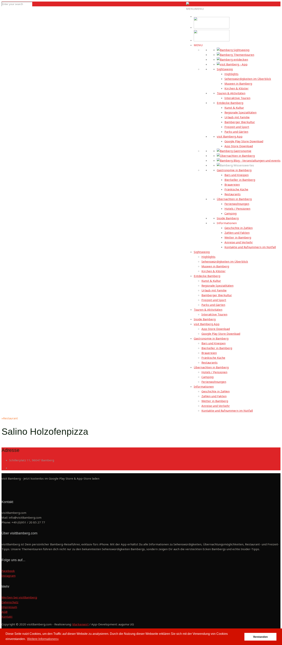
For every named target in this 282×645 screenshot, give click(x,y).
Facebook (8, 571)
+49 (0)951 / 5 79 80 (23, 468)
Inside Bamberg (228, 218)
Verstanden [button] (260, 636)
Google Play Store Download (243, 141)
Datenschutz (10, 602)
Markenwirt (80, 624)
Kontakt (7, 616)
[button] (195, 9)
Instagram (9, 575)
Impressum (9, 607)
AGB (4, 612)
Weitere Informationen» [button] (43, 639)
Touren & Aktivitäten (231, 93)
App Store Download (238, 146)
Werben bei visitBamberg (19, 597)
